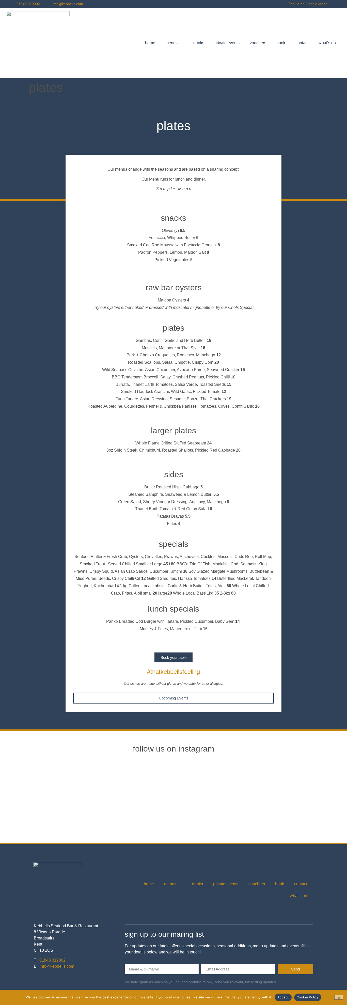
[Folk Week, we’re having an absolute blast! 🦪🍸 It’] (305, 790)
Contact (301, 43)
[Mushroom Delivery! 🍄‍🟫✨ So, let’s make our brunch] (173, 790)
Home (150, 43)
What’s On (327, 43)
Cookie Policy (308, 997)
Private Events (227, 43)
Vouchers (258, 43)
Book (280, 43)
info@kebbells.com (57, 966)
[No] (338, 997)
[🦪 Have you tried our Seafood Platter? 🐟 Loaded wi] (41, 790)
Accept (283, 997)
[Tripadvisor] (60, 981)
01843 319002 (52, 960)
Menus (171, 43)
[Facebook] (48, 981)
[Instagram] (37, 981)
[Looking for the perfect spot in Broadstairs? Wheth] (107, 790)
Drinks (198, 43)
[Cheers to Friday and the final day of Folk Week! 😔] (239, 790)
